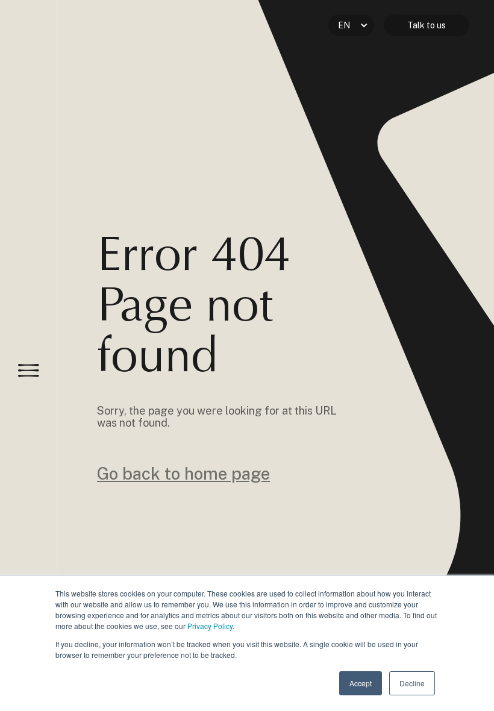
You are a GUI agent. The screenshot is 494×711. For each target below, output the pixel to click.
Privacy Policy (210, 626)
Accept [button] (360, 683)
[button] (351, 25)
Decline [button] (412, 683)
